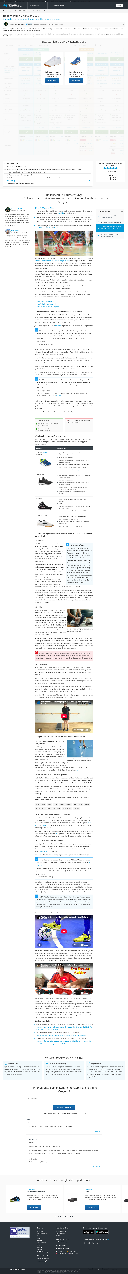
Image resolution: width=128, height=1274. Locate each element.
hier (108, 1239)
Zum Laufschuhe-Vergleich (45, 301)
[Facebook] (110, 178)
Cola (56, 834)
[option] (35, 1199)
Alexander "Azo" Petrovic (18, 209)
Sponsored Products (43, 1258)
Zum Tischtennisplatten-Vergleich (48, 307)
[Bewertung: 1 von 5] (104, 168)
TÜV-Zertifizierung (42, 1252)
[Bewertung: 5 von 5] (116, 168)
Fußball (48, 228)
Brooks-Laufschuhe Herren (36, 1192)
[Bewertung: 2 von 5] (107, 168)
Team (38, 1238)
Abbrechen (80, 1108)
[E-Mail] (106, 178)
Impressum (115, 1269)
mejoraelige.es (73, 1251)
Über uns (40, 1231)
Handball (42, 228)
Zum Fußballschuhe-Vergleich (46, 304)
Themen (39, 1249)
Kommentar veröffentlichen (64, 1108)
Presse (39, 1245)
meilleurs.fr (61, 1251)
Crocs (87, 1192)
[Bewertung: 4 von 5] (113, 168)
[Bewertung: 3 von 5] (110, 168)
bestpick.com (74, 1254)
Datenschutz (105, 1269)
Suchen (119, 5)
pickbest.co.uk (62, 1253)
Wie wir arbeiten (42, 1233)
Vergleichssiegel (42, 1261)
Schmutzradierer (43, 851)
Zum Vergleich (52, 80)
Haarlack (45, 825)
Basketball (57, 228)
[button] (55, 1216)
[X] (114, 178)
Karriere (39, 1240)
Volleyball (44, 452)
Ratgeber (40, 1247)
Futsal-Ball (61, 213)
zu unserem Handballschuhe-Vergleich (70, 470)
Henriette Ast (15, 230)
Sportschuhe (27, 11)
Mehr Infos (86, 1)
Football (58, 326)
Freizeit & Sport (19, 11)
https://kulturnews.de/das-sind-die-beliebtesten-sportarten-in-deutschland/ (61, 1035)
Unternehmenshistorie (44, 1236)
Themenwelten (41, 1243)
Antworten (97, 1131)
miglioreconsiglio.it (63, 1248)
